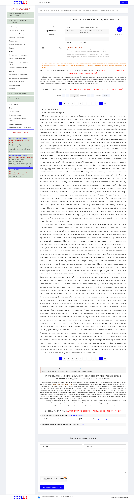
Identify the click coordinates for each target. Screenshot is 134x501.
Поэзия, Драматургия (17, 44)
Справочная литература (18, 67)
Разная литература (16, 85)
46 (105, 103)
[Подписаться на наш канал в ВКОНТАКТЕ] (39, 499)
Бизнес (11, 71)
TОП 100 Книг (13, 104)
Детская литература (17, 37)
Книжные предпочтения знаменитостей (17, 99)
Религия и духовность (16, 81)
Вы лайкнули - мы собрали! (18, 93)
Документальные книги (17, 58)
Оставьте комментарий (71, 369)
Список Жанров (14, 111)
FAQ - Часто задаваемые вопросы (17, 119)
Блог (11, 108)
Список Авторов (15, 115)
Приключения (13, 41)
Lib (20, 2)
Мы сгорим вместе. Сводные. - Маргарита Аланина (20, 173)
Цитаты (12, 88)
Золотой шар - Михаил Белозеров (21, 157)
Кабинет (124, 2)
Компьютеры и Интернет (18, 74)
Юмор (11, 51)
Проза (11, 48)
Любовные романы (15, 27)
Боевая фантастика (74, 10)
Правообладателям (16, 124)
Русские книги (44, 10)
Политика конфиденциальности (20, 127)
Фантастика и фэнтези (17, 30)
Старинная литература (18, 55)
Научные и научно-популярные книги (19, 63)
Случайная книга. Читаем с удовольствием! (18, 14)
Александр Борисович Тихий (89, 27)
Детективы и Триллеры (17, 34)
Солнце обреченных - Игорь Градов (19, 141)
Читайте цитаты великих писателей (18, 21)
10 (97, 103)
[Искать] (115, 2)
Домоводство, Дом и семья (18, 78)
